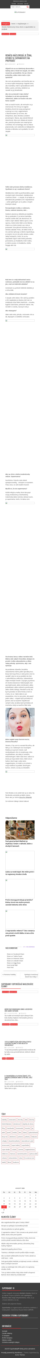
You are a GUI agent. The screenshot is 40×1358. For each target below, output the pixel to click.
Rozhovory (13, 34)
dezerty (31, 1120)
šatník (4, 1162)
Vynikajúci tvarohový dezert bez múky (31, 976)
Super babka (15, 1145)
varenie (20, 1149)
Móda (4, 1058)
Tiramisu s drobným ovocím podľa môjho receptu (17, 1252)
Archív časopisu (7, 1338)
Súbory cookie (6, 1340)
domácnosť (17, 1124)
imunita (27, 1128)
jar (32, 1128)
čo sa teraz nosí (29, 1158)
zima (20, 1158)
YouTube (26, 3)
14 (25, 1201)
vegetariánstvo (30, 1149)
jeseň (9, 1132)
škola (9, 1162)
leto (20, 1132)
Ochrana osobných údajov (10, 1342)
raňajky (4, 1141)
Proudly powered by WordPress (11, 1353)
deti (26, 1120)
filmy (3, 1128)
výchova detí (33, 1154)
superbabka (25, 1145)
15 (30, 1201)
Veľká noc (5, 1154)
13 (20, 1201)
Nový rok (4, 1137)
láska (25, 1132)
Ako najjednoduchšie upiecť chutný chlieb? (15, 1222)
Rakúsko (34, 1137)
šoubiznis (16, 1162)
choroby (20, 1120)
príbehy (27, 1137)
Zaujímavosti (13, 1024)
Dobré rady (5, 992)
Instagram (20, 3)
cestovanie (12, 1120)
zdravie (4, 1158)
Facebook (14, 3)
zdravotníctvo (13, 1158)
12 (14, 1201)
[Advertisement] (20, 1102)
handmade (10, 1128)
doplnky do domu (28, 1124)
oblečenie (13, 1137)
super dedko (6, 1149)
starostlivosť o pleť (27, 1141)
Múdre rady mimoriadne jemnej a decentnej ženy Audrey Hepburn (18, 1010)
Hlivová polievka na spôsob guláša (12, 1229)
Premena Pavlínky (10, 974)
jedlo (3, 1132)
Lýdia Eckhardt (33, 1132)
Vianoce (12, 1154)
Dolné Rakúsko (6, 1124)
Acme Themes (20, 1355)
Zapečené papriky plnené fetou (11, 1249)
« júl (2, 1212)
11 (9, 1201)
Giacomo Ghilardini (25, 797)
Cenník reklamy (7, 1333)
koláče (15, 1132)
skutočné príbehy (14, 1141)
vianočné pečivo (22, 1154)
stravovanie (5, 1145)
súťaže (14, 1149)
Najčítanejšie (5, 34)
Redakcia (21, 64)
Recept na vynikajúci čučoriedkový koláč (14, 1226)
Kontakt (4, 1331)
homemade (19, 1128)
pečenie (20, 1137)
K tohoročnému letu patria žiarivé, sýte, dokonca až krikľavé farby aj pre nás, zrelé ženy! (18, 1077)
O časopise (5, 1336)
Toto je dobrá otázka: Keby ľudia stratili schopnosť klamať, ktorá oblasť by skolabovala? (18, 1043)
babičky (4, 1120)
